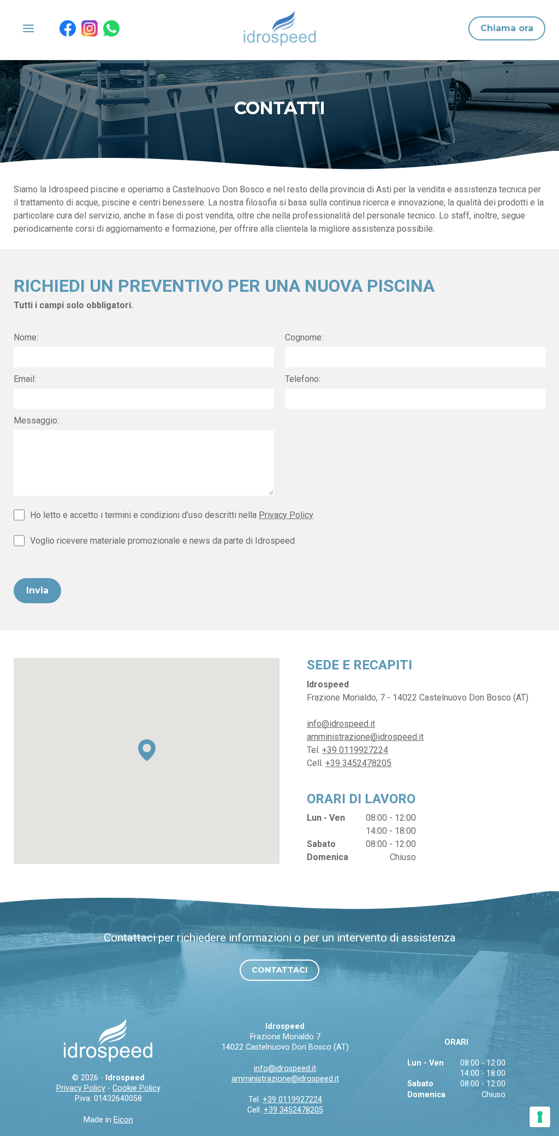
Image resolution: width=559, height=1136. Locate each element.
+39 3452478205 (358, 763)
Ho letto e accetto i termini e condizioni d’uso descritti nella (171, 515)
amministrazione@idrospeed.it (365, 737)
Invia (37, 590)
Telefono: (302, 379)
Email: (25, 379)
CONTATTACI (279, 970)
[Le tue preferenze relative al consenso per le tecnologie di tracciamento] (540, 1116)
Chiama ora (506, 28)
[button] (147, 750)
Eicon (123, 1120)
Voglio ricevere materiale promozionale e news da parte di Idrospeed (162, 540)
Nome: (26, 337)
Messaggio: (36, 420)
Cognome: (304, 337)
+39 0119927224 (355, 750)
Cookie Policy (136, 1088)
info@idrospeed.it (341, 724)
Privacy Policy (286, 515)
